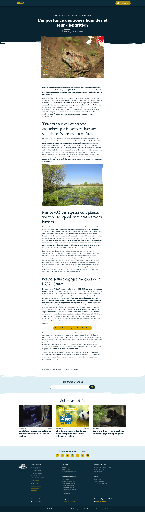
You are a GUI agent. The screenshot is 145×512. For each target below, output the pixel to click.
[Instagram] (72, 455)
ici (88, 355)
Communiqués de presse (100, 483)
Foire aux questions (36, 486)
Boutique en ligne (36, 501)
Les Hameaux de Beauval (69, 489)
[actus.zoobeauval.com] (20, 3)
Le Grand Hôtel (66, 493)
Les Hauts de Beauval (68, 487)
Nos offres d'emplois (69, 501)
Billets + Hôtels (66, 469)
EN (107, 508)
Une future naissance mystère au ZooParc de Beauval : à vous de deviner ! (35, 433)
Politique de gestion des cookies (78, 508)
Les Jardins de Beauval (68, 485)
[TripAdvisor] (82, 455)
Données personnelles (56, 508)
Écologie (74, 370)
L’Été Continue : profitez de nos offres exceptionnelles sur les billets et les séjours (71, 433)
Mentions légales (66, 508)
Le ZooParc (68, 3)
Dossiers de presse (99, 481)
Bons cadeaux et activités (69, 471)
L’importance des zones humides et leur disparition (78, 15)
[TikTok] (77, 455)
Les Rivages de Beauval (68, 483)
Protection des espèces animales (102, 467)
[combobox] (72, 387)
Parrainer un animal (99, 469)
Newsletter (34, 490)
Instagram (54, 359)
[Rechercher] (92, 387)
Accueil (55, 15)
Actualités (56, 370)
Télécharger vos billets (101, 501)
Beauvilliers (65, 491)
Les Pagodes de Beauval (68, 481)
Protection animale (95, 3)
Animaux (80, 3)
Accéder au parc (35, 480)
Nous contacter (35, 488)
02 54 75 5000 (34, 483)
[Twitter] (62, 455)
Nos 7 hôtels (65, 479)
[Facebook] (57, 455)
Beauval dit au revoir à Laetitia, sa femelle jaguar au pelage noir (108, 432)
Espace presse (97, 479)
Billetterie (64, 467)
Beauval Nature (98, 471)
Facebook (45, 359)
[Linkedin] (87, 455)
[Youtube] (67, 455)
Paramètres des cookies (92, 508)
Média (108, 3)
